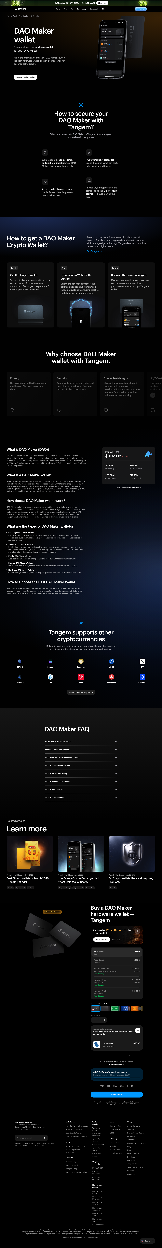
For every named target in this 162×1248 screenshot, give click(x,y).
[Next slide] (152, 395)
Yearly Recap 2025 (135, 1167)
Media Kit (131, 1160)
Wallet (58, 9)
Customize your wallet (136, 1143)
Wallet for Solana (96, 1140)
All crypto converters (96, 1178)
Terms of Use (115, 1126)
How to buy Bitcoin (97, 1192)
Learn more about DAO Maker (127, 488)
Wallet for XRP (98, 1144)
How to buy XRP (97, 1214)
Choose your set (102, 939)
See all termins (116, 1153)
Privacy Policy (39, 1145)
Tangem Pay (71, 1161)
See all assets (98, 1224)
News (129, 1150)
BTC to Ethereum (96, 1172)
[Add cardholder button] (137, 1030)
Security (113, 888)
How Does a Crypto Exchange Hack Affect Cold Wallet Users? (79, 880)
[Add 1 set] (104, 1020)
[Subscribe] (44, 1137)
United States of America (123, 1062)
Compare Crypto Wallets (76, 1136)
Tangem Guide (133, 1163)
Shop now (102, 3)
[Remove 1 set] (93, 1020)
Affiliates (131, 1139)
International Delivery (136, 1133)
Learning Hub (133, 1153)
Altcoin (113, 1146)
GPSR (112, 1133)
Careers (130, 1170)
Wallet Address (116, 1149)
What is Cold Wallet (74, 1129)
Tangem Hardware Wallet (76, 1172)
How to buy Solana (97, 1203)
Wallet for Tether (96, 1149)
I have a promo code (136, 1056)
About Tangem (133, 1126)
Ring (65, 9)
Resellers (131, 1136)
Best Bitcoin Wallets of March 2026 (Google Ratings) (28, 880)
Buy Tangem (140, 9)
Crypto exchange (64, 888)
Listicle (30, 888)
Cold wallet (90, 888)
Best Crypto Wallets (74, 1133)
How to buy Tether (97, 1220)
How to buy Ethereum (97, 1197)
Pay (72, 9)
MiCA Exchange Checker (76, 1146)
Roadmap (131, 1157)
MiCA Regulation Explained (73, 1150)
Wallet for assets (96, 1154)
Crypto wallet (20, 888)
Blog (129, 1146)
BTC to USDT (97, 1168)
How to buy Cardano (97, 1209)
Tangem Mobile (72, 1165)
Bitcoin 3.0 (114, 1142)
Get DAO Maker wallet (25, 77)
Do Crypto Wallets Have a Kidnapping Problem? (131, 880)
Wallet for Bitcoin (96, 1129)
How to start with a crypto (77, 1126)
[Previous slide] (9, 395)
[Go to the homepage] (20, 9)
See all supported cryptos (79, 692)
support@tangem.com (23, 1129)
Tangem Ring (71, 1168)
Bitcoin (10, 888)
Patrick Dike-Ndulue (14, 875)
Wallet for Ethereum (96, 1134)
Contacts (131, 1174)
